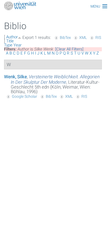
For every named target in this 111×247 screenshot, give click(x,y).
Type (8, 45)
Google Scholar (24, 96)
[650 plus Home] (55, 6)
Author (12, 37)
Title (10, 41)
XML (83, 37)
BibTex (65, 37)
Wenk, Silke (15, 76)
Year (17, 45)
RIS (98, 37)
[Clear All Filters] (69, 49)
